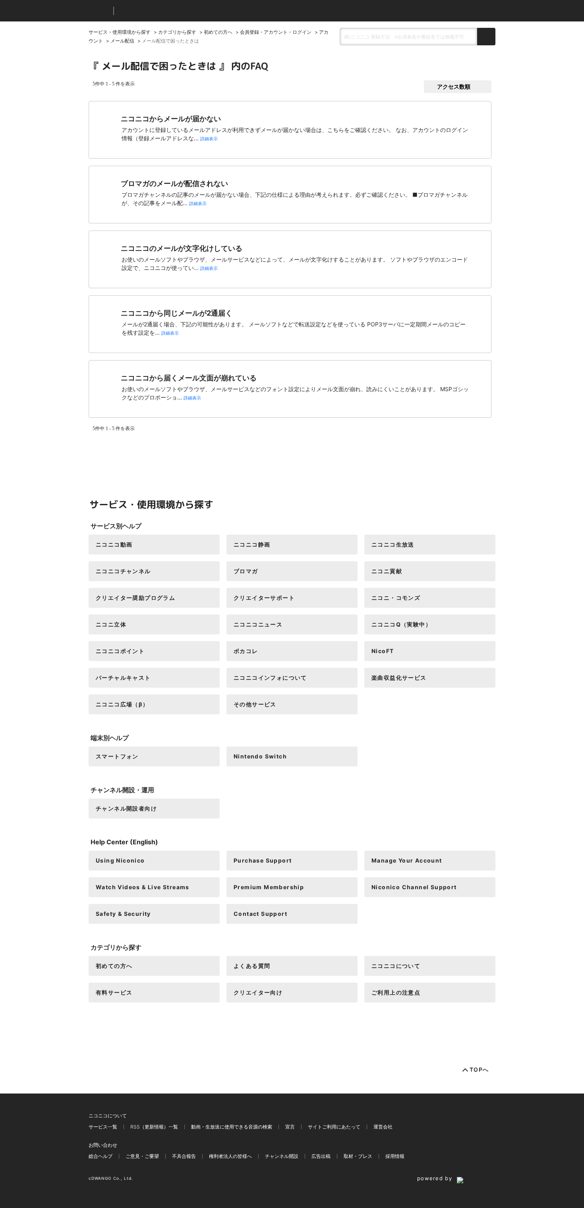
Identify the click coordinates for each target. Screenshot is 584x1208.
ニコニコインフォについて (270, 677)
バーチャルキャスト (123, 677)
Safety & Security (123, 913)
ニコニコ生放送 (392, 544)
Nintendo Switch (260, 756)
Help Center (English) (124, 842)
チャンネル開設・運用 (122, 790)
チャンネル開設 (281, 1156)
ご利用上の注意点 (395, 992)
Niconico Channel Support (414, 887)
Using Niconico (120, 860)
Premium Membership (269, 887)
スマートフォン (117, 756)
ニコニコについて (395, 965)
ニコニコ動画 (114, 544)
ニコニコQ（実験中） (401, 624)
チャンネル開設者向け (126, 808)
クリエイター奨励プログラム (135, 597)
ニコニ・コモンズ (395, 597)
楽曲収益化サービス (399, 677)
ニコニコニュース (258, 624)
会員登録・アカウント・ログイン (275, 32)
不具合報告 (184, 1156)
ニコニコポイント (120, 651)
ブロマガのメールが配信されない (174, 183)
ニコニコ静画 (252, 544)
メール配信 (122, 41)
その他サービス (255, 704)
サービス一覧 (103, 1127)
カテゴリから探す (177, 32)
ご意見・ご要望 (142, 1156)
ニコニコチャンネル (123, 571)
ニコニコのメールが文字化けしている (181, 248)
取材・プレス (358, 1156)
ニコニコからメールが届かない (171, 118)
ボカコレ (246, 651)
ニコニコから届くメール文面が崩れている (189, 378)
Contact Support (260, 913)
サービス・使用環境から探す (120, 32)
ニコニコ (99, 11)
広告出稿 (321, 1156)
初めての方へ (218, 32)
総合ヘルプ (100, 1156)
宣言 (290, 1127)
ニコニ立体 (111, 624)
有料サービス (114, 992)
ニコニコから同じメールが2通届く (176, 313)
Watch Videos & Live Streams (143, 887)
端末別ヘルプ (110, 738)
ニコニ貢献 (386, 571)
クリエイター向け (258, 992)
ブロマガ (246, 571)
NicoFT (382, 651)
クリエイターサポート (264, 597)
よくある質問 (252, 965)
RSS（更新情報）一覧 (154, 1127)
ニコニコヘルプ (162, 11)
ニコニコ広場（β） (122, 704)
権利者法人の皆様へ (230, 1156)
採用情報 (394, 1156)
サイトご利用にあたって (334, 1127)
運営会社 (383, 1127)
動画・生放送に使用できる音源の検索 (231, 1127)
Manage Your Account (406, 860)
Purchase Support (263, 860)
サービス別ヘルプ (116, 526)
